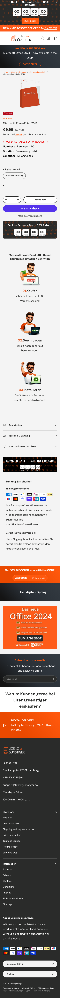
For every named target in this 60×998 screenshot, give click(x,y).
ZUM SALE (30, 21)
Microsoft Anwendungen (13, 991)
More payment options (30, 215)
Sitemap (7, 904)
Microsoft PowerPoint (38, 72)
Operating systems (11, 988)
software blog (10, 852)
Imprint (7, 892)
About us (8, 869)
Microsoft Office (28, 988)
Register (7, 817)
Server (28, 991)
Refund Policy (10, 846)
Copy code (40, 578)
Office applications (18, 72)
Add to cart (40, 199)
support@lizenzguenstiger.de (20, 785)
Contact (7, 881)
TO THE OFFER (30, 64)
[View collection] (30, 627)
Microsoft (7, 118)
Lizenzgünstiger (16, 983)
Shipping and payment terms (18, 829)
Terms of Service (12, 840)
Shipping (19, 134)
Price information (12, 835)
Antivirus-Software (42, 991)
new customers (11, 823)
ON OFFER (50, 28)
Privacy (7, 875)
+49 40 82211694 (13, 777)
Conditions (8, 886)
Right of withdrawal (13, 898)
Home (5, 72)
